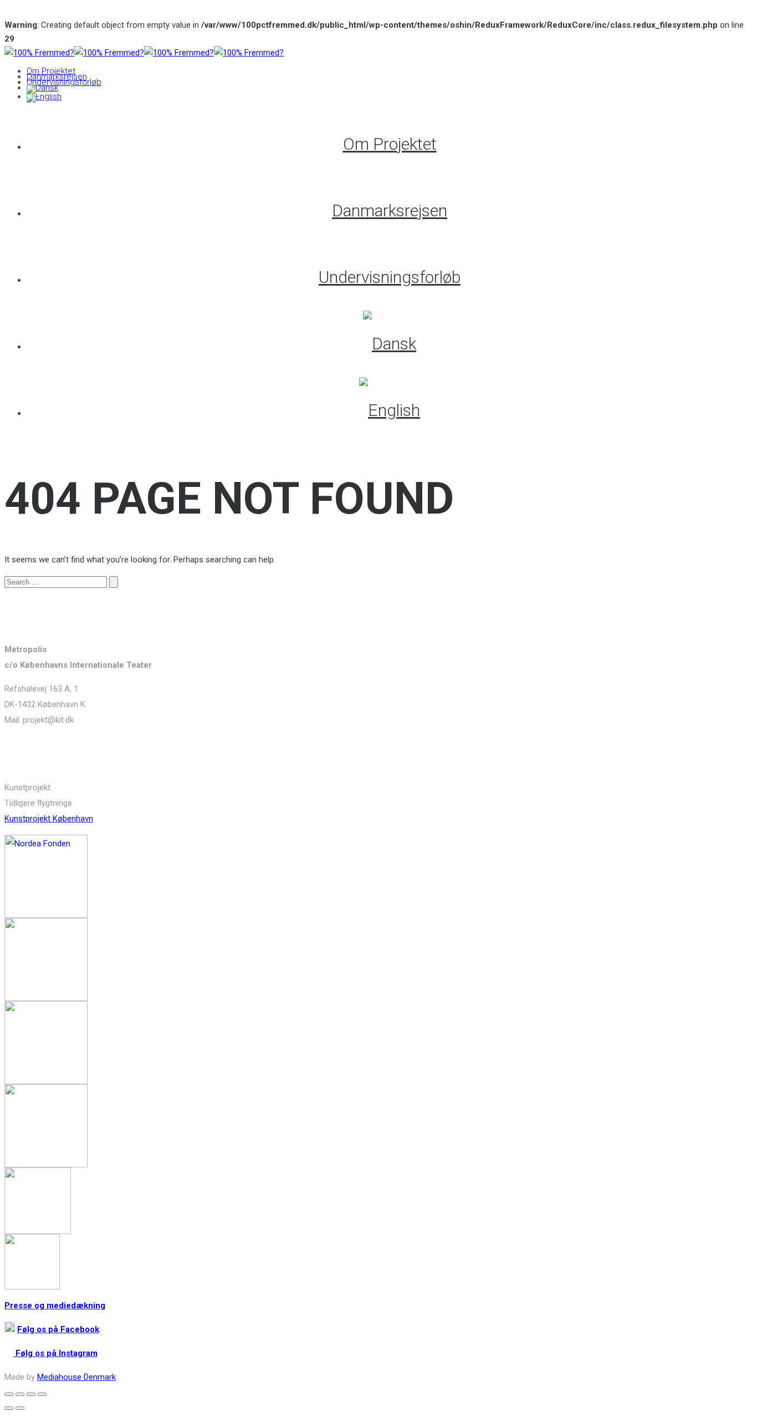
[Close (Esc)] (8, 1394)
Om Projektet (51, 71)
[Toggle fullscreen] (31, 1394)
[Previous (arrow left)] (8, 1408)
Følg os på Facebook (58, 1329)
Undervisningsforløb (64, 82)
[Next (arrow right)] (20, 1408)
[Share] (20, 1394)
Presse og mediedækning (54, 1306)
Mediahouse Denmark (76, 1377)
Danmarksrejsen (57, 77)
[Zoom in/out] (42, 1394)
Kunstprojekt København (48, 819)
